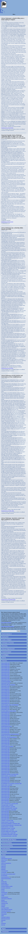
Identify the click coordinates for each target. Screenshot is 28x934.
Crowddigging (5, 654)
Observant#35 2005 (5, 752)
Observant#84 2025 (5, 663)
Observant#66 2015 (5, 693)
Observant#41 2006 (5, 741)
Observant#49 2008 (5, 723)
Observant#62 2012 (5, 700)
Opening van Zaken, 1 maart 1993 (8, 832)
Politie (2, 915)
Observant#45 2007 (5, 731)
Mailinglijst (4, 851)
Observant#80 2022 (5, 669)
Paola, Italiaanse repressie (6, 909)
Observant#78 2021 (5, 672)
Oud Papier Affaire (5, 907)
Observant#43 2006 (5, 738)
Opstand (3, 906)
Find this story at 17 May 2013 (7, 510)
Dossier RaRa (4, 883)
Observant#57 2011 (5, 709)
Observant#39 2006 (5, 744)
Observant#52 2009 (5, 718)
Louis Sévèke (4, 893)
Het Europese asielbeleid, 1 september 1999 (10, 823)
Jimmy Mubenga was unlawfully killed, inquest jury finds (12, 228)
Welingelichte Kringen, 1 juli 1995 (8, 828)
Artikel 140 (3, 866)
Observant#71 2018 (5, 686)
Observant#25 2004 (5, 768)
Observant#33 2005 (5, 755)
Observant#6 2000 (5, 811)
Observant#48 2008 (5, 724)
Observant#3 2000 (5, 815)
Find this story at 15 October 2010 (8, 599)
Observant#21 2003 (5, 777)
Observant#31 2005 (5, 758)
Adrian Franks (4, 860)
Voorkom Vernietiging (7, 842)
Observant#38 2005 (5, 747)
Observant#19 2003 (5, 780)
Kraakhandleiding (6, 848)
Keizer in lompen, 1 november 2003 (8, 775)
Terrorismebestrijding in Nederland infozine (10, 734)
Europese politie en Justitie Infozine (8, 710)
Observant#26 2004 (5, 766)
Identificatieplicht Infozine (6, 726)
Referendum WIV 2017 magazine (8, 684)
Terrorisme (3, 923)
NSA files (4, 657)
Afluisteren (3, 861)
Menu (14, 14)
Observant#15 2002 (5, 789)
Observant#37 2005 (5, 749)
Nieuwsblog (4, 645)
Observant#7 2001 (5, 801)
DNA (2, 880)
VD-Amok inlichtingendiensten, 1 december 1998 (11, 825)
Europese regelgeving (5, 887)
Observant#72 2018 (5, 683)
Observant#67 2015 (5, 692)
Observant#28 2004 (5, 763)
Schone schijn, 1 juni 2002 (6, 784)
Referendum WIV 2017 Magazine (9, 839)
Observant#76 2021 (5, 675)
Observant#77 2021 (5, 673)
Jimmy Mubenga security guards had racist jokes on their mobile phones (12, 376)
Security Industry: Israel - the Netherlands (9, 704)
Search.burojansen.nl (7, 633)
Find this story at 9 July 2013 (7, 127)
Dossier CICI (4, 881)
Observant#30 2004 (5, 760)
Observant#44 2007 (5, 732)
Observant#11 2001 (5, 795)
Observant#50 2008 (5, 721)
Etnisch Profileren (5, 884)
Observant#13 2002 (5, 792)
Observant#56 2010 (5, 712)
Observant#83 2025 (5, 664)
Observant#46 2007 (5, 729)
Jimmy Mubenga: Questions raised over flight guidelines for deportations (12, 518)
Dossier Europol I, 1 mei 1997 (7, 826)
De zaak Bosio (4, 875)
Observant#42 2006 (5, 740)
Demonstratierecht (5, 877)
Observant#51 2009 (5, 720)
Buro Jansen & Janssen (6, 622)
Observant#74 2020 (5, 678)
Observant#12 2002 (5, 794)
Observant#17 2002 (5, 786)
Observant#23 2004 (5, 771)
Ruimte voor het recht (5, 735)
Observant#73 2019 (5, 680)
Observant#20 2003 (5, 778)
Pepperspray (4, 914)
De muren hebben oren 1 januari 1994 (9, 831)
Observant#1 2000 (5, 818)
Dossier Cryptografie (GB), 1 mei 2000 (9, 808)
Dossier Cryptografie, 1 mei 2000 (8, 806)
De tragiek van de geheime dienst (8, 873)
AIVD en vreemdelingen (6, 863)
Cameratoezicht (4, 870)
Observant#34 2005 (5, 754)
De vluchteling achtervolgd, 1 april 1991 (9, 834)
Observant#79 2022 (5, 670)
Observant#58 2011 (5, 707)
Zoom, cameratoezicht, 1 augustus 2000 (9, 803)
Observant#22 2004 (5, 772)
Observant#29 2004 (5, 761)
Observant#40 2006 (5, 743)
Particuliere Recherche (6, 910)
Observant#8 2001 (5, 800)
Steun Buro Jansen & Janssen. (7, 626)
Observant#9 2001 (5, 798)
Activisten (3, 856)
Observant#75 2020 (5, 676)
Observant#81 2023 (5, 667)
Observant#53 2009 (5, 717)
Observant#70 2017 (5, 687)
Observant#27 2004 (5, 764)
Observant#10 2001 (5, 797)
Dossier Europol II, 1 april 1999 (7, 822)
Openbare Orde (4, 903)
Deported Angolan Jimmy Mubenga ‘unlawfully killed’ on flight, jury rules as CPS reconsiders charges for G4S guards (13, 136)
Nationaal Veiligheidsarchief (8, 648)
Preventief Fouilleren (5, 917)
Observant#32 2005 (5, 757)
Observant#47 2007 (5, 727)
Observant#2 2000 (5, 817)
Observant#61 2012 (5, 701)
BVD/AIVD (3, 869)
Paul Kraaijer (4, 912)
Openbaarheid (5, 636)
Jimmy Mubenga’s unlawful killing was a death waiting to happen (12, 19)
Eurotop (3, 890)
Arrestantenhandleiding (6, 681)
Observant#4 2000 (5, 814)
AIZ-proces (3, 864)
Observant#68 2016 (5, 690)
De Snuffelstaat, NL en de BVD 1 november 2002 (11, 783)
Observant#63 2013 (5, 698)
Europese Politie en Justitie (6, 886)
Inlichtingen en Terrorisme (8, 642)
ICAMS (2, 895)
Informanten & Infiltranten (6, 898)
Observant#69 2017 (5, 689)
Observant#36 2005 (5, 751)
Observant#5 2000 (5, 812)
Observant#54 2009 (5, 715)
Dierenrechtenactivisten (6, 878)
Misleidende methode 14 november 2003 (9, 774)
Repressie (3, 920)
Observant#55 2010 (5, 714)
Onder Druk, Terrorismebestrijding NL (9, 737)
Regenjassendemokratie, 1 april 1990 (9, 835)
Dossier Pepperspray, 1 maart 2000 (8, 809)
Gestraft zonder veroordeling (7, 746)
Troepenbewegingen (6, 651)
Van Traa (3, 924)
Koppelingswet (4, 892)
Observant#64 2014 (5, 697)
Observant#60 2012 (5, 703)
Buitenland (3, 867)
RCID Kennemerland (5, 918)
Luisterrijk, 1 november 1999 (7, 820)
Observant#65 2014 (5, 695)
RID (2, 921)
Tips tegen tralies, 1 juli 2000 (7, 805)
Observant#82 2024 (5, 666)
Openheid (3, 904)
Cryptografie (3, 872)
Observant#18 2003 (5, 781)
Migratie (3, 900)
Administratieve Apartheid (6, 858)
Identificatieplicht (4, 897)
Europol (2, 889)
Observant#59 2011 (5, 706)
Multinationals (4, 901)
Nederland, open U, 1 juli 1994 (7, 829)
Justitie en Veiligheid (6, 639)
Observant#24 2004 (5, 769)
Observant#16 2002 (5, 788)
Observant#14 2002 (5, 791)
